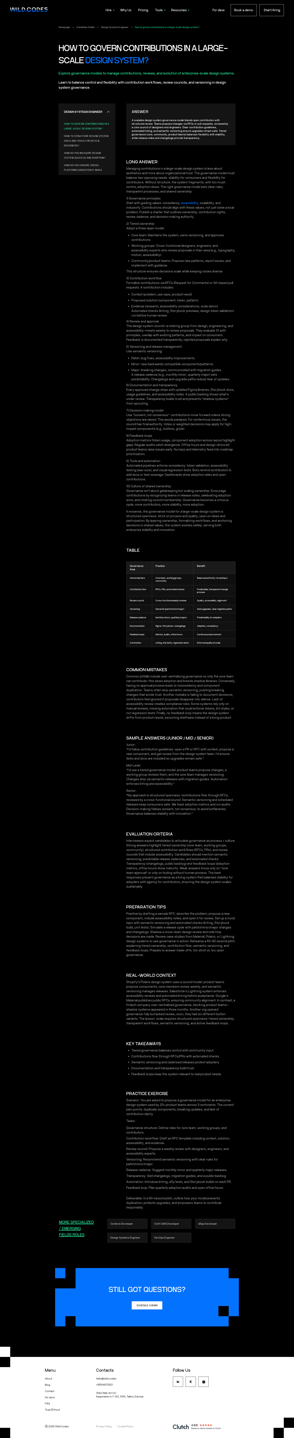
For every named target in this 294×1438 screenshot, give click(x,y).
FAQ (47, 1403)
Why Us (125, 10)
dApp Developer (207, 1223)
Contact (49, 1391)
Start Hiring (271, 10)
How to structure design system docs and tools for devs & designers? (86, 141)
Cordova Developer (121, 1223)
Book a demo (243, 10)
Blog (47, 1384)
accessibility (189, 203)
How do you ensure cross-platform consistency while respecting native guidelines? (84, 170)
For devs (219, 10)
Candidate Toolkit (85, 27)
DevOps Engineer (164, 1237)
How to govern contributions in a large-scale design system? (167, 27)
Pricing (143, 10)
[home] (29, 10)
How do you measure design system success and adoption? (84, 155)
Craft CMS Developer (166, 1223)
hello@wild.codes (106, 1378)
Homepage (64, 27)
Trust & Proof (52, 1409)
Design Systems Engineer (114, 27)
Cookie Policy (125, 1426)
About (48, 1378)
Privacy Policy (104, 1426)
